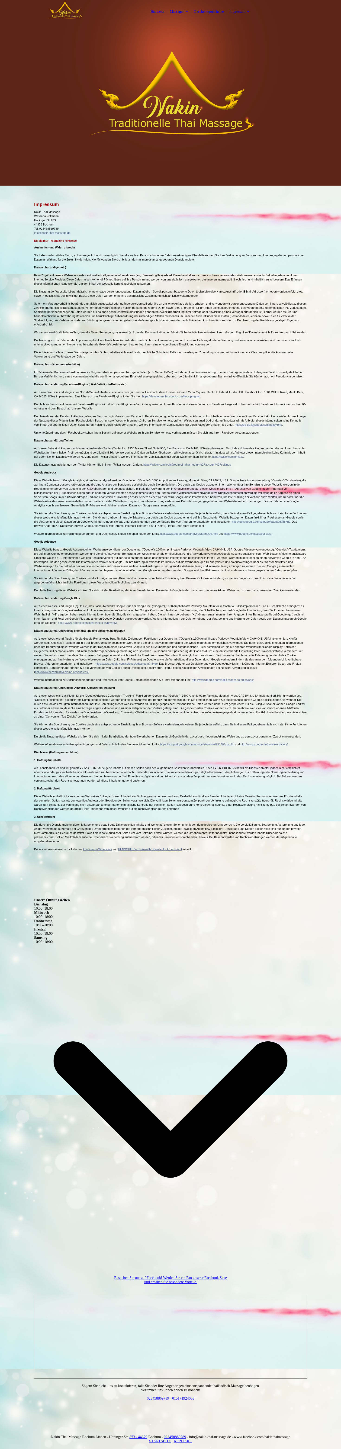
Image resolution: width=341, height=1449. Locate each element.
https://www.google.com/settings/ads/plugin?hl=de (126, 663)
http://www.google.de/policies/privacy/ (264, 744)
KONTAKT (183, 1441)
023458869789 (158, 1398)
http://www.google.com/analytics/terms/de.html (189, 533)
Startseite (157, 11)
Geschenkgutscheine (209, 11)
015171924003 (183, 1398)
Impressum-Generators (97, 849)
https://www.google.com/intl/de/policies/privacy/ (87, 623)
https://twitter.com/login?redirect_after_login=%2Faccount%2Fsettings (187, 464)
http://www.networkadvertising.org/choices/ (61, 672)
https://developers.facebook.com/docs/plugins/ (171, 396)
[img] (63, 11)
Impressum (237, 11)
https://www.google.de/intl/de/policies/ (247, 533)
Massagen (177, 11)
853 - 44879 (138, 1437)
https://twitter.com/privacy (227, 456)
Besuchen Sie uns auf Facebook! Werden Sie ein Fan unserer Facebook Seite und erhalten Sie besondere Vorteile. (170, 1280)
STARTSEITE (160, 1441)
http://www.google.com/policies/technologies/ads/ (223, 680)
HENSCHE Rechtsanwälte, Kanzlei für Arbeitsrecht (150, 849)
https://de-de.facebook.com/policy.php (258, 424)
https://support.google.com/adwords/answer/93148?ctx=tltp (197, 744)
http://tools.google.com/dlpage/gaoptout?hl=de (261, 521)
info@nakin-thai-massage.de (52, 233)
